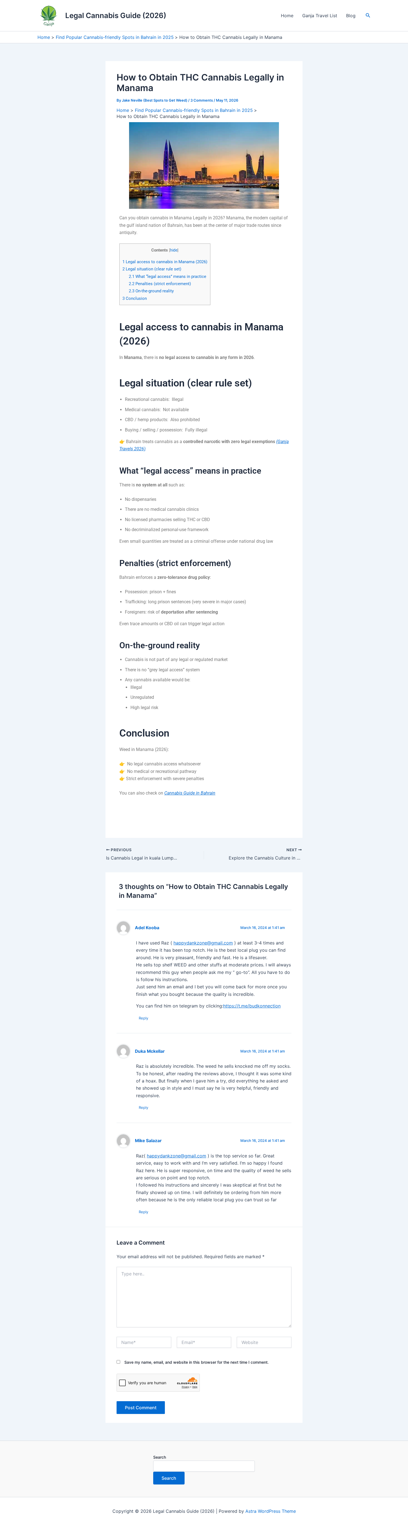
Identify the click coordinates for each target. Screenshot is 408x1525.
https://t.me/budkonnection (252, 1006)
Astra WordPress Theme (270, 1511)
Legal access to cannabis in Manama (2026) (164, 261)
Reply (143, 1018)
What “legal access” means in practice (167, 276)
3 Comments (201, 100)
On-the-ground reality (151, 290)
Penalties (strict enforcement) (160, 283)
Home (287, 15)
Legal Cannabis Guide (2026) (115, 15)
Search (159, 1457)
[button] (368, 15)
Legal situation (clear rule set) (151, 269)
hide (173, 250)
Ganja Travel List (319, 15)
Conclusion (134, 298)
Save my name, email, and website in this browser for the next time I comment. (196, 1362)
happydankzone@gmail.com (203, 943)
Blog (351, 15)
